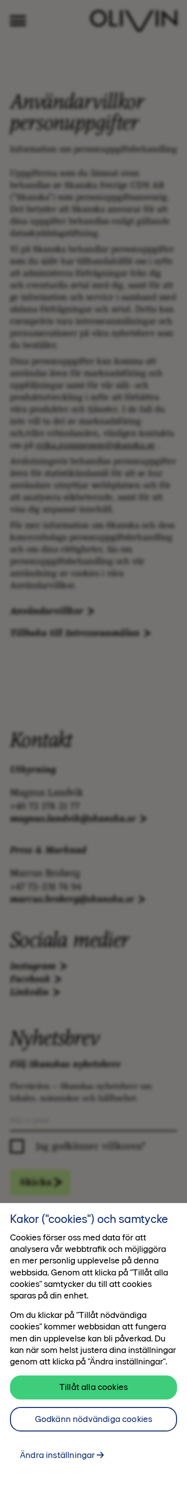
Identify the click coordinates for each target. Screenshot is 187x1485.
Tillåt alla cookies (93, 1386)
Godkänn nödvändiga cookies (94, 1418)
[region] (93, 1344)
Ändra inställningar (57, 1454)
